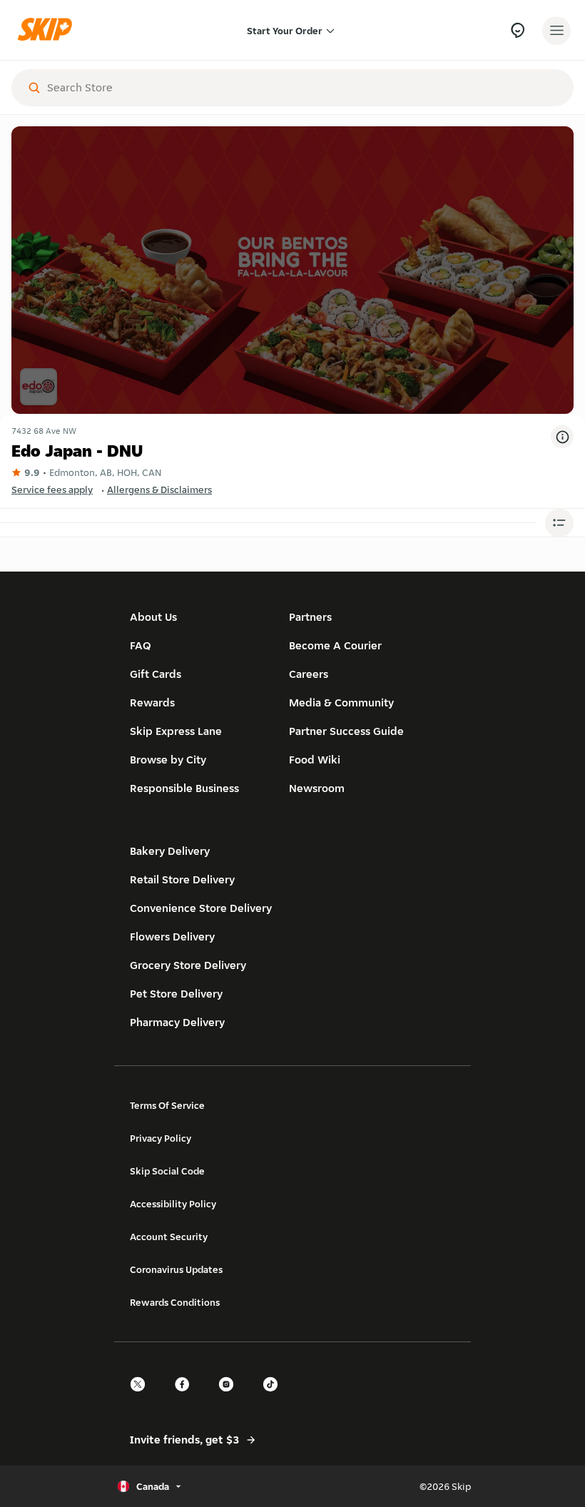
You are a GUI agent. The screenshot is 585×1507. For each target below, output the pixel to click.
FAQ (140, 645)
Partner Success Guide (346, 731)
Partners (310, 616)
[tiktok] (275, 1396)
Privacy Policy (160, 1138)
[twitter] (142, 1396)
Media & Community (341, 702)
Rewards (152, 702)
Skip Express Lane (176, 731)
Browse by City (168, 759)
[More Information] (562, 436)
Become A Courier (335, 645)
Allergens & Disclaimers (159, 489)
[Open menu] (556, 30)
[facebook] (186, 1396)
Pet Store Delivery (176, 993)
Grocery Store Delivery (188, 965)
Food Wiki (314, 759)
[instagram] (230, 1396)
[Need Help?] (517, 30)
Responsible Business (184, 788)
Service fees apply (52, 489)
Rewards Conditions (175, 1302)
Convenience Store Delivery (201, 907)
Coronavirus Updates (176, 1269)
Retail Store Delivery (182, 879)
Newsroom (317, 788)
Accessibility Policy (173, 1203)
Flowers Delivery (172, 936)
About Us (153, 616)
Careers (308, 673)
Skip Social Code (167, 1170)
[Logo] (48, 30)
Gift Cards (155, 673)
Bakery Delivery (170, 850)
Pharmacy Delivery (177, 1022)
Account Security (169, 1236)
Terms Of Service (167, 1105)
